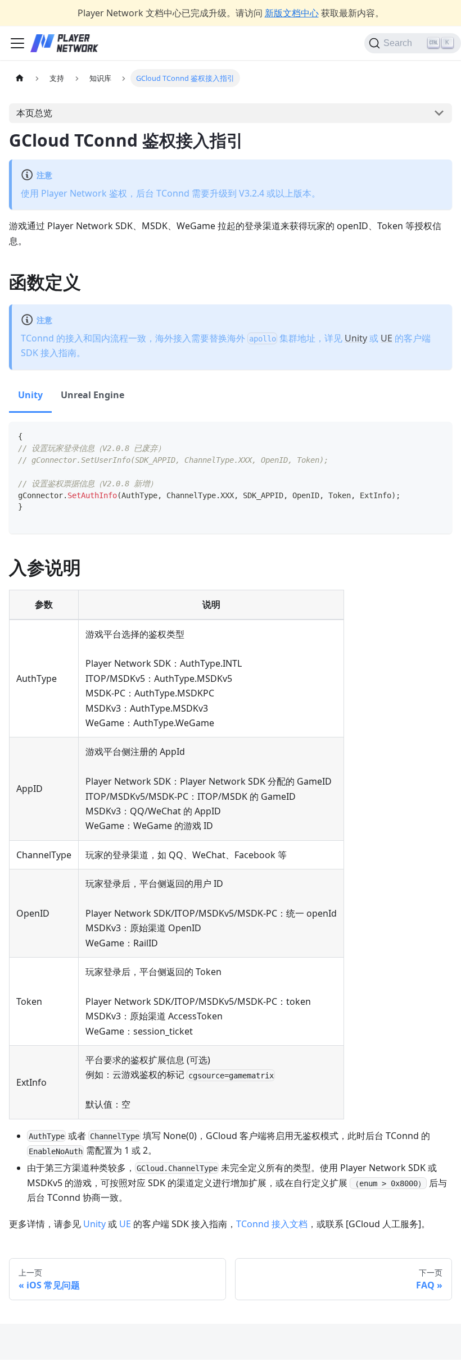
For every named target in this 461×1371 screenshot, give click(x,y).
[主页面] (19, 77)
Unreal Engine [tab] (92, 395)
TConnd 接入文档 (272, 1224)
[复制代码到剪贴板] (438, 435)
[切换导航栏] (17, 43)
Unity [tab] (30, 395)
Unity (356, 338)
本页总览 (34, 113)
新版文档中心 (292, 13)
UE (386, 338)
